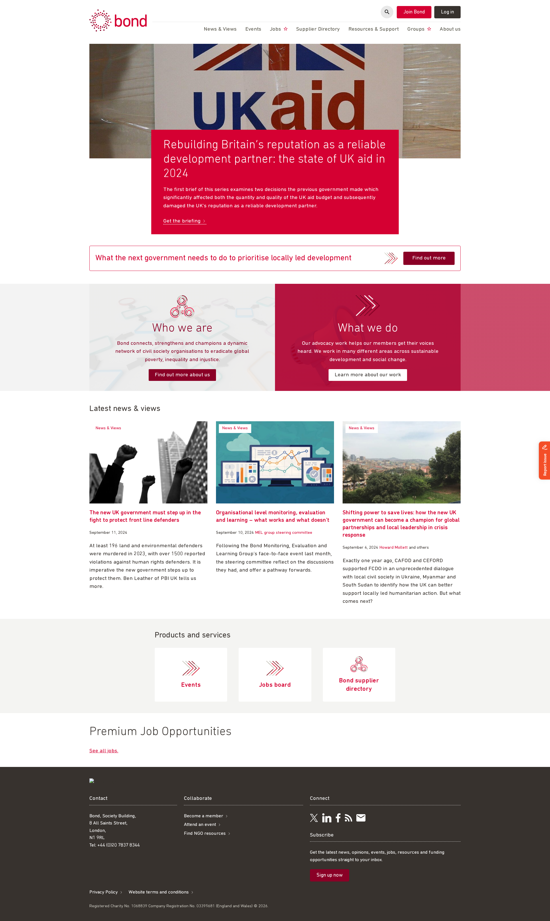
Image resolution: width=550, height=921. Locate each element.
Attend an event (200, 824)
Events (253, 29)
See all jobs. (103, 751)
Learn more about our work (368, 375)
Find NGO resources (205, 833)
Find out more (429, 258)
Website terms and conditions (159, 892)
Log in (447, 12)
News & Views (108, 428)
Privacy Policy (103, 892)
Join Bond (414, 12)
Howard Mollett (394, 548)
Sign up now (330, 875)
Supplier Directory (318, 29)
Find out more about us (182, 375)
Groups (416, 29)
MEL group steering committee (283, 533)
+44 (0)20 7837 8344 (118, 845)
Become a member (203, 816)
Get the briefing (182, 221)
